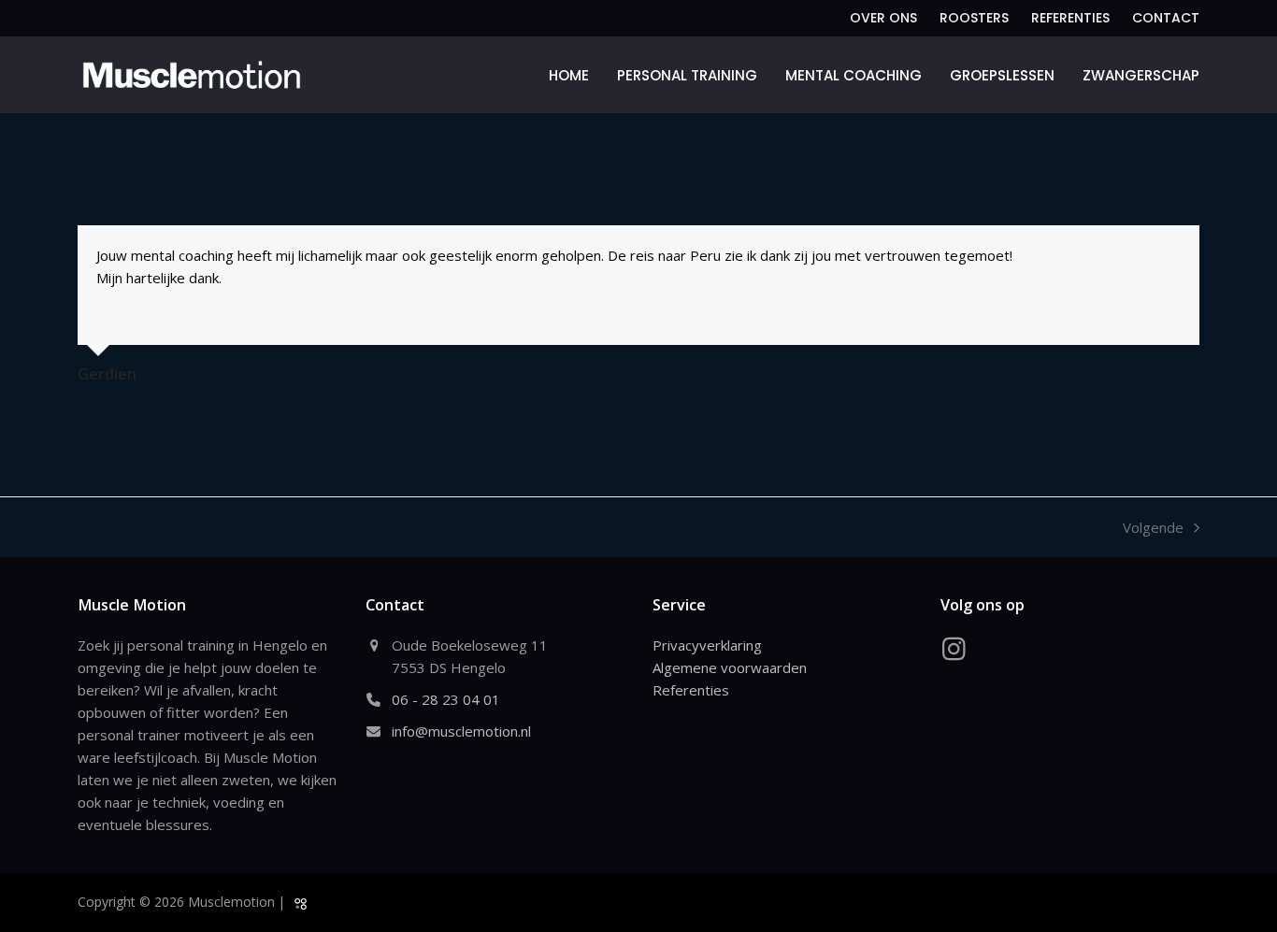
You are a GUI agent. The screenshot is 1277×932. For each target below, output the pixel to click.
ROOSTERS (974, 17)
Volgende (1153, 528)
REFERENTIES (1070, 17)
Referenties (691, 690)
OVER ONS (883, 17)
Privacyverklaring (707, 645)
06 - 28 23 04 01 (446, 699)
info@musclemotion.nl (461, 731)
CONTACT (1165, 17)
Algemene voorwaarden (730, 667)
